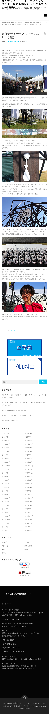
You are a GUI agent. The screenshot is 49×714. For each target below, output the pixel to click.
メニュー (45, 16)
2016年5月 (5, 487)
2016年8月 (28, 480)
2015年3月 (28, 509)
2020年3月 (28, 440)
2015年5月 (28, 505)
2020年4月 (5, 440)
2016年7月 (5, 484)
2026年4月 (28, 433)
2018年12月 (6, 462)
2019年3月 (28, 455)
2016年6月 (28, 484)
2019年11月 (6, 444)
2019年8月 (28, 448)
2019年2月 (5, 458)
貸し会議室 (28, 546)
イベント (27, 542)
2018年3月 (28, 462)
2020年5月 (28, 437)
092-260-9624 (9, 626)
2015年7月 (5, 505)
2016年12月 (28, 473)
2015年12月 (28, 494)
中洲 (26, 549)
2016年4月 (28, 487)
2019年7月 (5, 451)
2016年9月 (5, 480)
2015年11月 (6, 498)
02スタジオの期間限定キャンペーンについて (18, 415)
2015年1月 (28, 512)
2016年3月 (5, 491)
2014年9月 (28, 520)
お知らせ (5, 546)
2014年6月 (5, 527)
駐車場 (4, 553)
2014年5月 (28, 527)
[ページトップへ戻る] (25, 698)
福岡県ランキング (24, 575)
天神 (3, 549)
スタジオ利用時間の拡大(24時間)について (17, 410)
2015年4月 (5, 509)
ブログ (12, 330)
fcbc (28, 41)
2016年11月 (6, 476)
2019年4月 (5, 455)
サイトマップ (6, 604)
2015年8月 (28, 502)
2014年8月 (5, 523)
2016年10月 (28, 476)
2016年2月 (28, 491)
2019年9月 (5, 448)
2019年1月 (28, 458)
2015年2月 (5, 512)
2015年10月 (28, 498)
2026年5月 (5, 433)
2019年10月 (28, 444)
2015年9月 (5, 502)
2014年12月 (6, 516)
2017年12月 (6, 466)
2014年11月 (28, 516)
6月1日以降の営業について (11, 420)
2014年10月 (6, 520)
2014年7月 (28, 523)
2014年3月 (28, 530)
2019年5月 (28, 451)
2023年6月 (5, 437)
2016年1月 (5, 494)
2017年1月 (5, 473)
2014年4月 (5, 530)
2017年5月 (5, 469)
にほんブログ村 (24, 567)
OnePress (35, 706)
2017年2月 (28, 469)
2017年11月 (28, 466)
